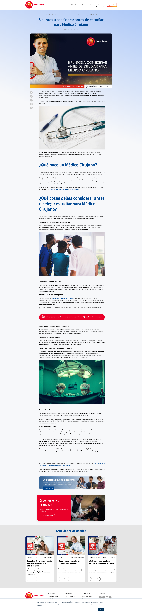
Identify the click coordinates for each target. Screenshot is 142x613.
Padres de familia (70, 596)
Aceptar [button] (101, 609)
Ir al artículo (32, 579)
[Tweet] (31, 96)
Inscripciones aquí (47, 515)
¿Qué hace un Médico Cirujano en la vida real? (64, 189)
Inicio (72, 5)
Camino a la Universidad (53, 15)
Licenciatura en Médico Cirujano (62, 298)
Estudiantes (68, 593)
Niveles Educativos (87, 5)
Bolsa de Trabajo (53, 596)
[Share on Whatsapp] (31, 104)
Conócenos (78, 5)
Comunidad (97, 5)
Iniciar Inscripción (87, 596)
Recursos (103, 5)
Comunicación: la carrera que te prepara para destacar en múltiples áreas (39, 563)
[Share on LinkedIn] (31, 100)
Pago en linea (86, 593)
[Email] (31, 108)
